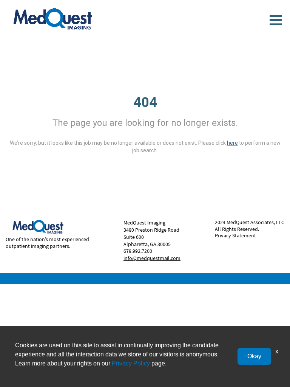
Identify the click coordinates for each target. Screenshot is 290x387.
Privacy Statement (235, 235)
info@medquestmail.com (151, 258)
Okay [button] (254, 356)
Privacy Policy (131, 363)
